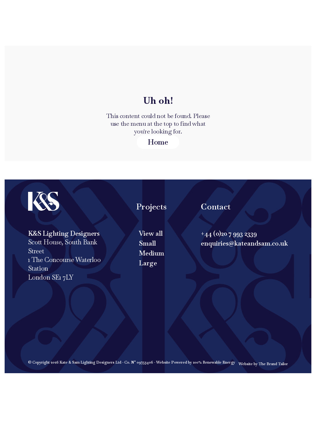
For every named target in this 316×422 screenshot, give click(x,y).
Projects (121, 9)
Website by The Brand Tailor (263, 363)
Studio (191, 9)
